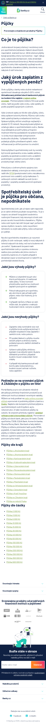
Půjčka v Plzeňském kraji (17, 482)
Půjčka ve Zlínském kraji (16, 497)
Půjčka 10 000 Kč (13, 523)
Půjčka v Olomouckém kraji (18, 474)
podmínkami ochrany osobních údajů (29, 674)
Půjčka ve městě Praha (16, 501)
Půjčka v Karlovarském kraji (18, 458)
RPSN (11, 173)
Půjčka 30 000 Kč (13, 531)
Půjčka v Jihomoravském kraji (19, 454)
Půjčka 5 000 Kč (13, 519)
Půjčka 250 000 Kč (14, 554)
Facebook (17, 716)
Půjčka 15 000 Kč (13, 527)
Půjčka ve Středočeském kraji (19, 485)
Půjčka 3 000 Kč (13, 515)
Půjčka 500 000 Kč (14, 562)
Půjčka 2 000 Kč (13, 511)
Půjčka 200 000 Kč (14, 550)
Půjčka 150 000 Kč (14, 546)
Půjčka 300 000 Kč (14, 558)
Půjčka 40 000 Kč (13, 534)
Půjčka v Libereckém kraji (17, 466)
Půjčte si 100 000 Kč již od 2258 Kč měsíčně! (21, 3)
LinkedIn (32, 716)
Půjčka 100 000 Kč (14, 542)
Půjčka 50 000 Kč (13, 538)
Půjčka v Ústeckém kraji (16, 489)
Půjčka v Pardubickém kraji (18, 478)
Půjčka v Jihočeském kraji (17, 450)
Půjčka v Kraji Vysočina (16, 493)
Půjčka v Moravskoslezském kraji (20, 470)
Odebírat (38, 664)
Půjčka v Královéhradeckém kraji (20, 462)
